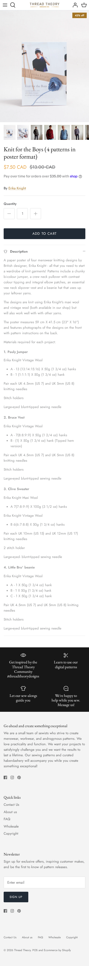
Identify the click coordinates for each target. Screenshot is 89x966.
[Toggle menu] (5, 5)
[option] (44, 66)
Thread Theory (22, 950)
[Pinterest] (19, 777)
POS (35, 950)
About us (10, 811)
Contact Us (11, 804)
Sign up (16, 897)
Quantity (10, 203)
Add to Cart (44, 233)
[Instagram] (12, 777)
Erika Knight (17, 188)
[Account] (74, 5)
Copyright (11, 833)
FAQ (7, 819)
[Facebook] (5, 777)
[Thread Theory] (44, 5)
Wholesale (11, 826)
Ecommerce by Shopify (57, 950)
